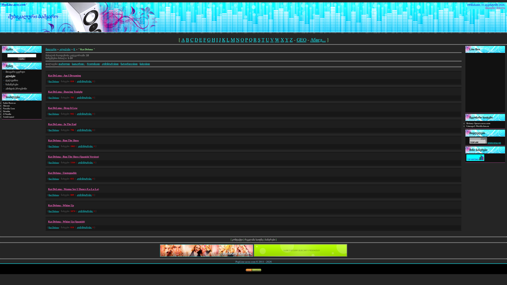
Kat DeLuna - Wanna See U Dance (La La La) (73, 189)
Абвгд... (318, 39)
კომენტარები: (84, 81)
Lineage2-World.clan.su (477, 126)
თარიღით (64, 64)
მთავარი (490, 8)
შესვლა (501, 8)
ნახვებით (145, 64)
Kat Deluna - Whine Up (61, 205)
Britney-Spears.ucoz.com (478, 123)
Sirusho (6, 111)
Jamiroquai (8, 117)
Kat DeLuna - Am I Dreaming (64, 75)
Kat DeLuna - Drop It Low (62, 107)
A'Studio (7, 114)
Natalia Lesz (9, 108)
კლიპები (65, 49)
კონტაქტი (237, 239)
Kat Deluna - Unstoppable (62, 172)
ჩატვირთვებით (129, 64)
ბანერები (270, 239)
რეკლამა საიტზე (254, 239)
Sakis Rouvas (9, 103)
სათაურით (78, 64)
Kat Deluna (54, 81)
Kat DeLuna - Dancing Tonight (65, 91)
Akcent (6, 106)
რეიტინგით (93, 64)
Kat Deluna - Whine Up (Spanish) (66, 221)
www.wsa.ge (494, 143)
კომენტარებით (110, 64)
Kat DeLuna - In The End (62, 124)
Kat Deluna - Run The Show (63, 140)
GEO (301, 39)
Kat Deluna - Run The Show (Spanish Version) (73, 156)
